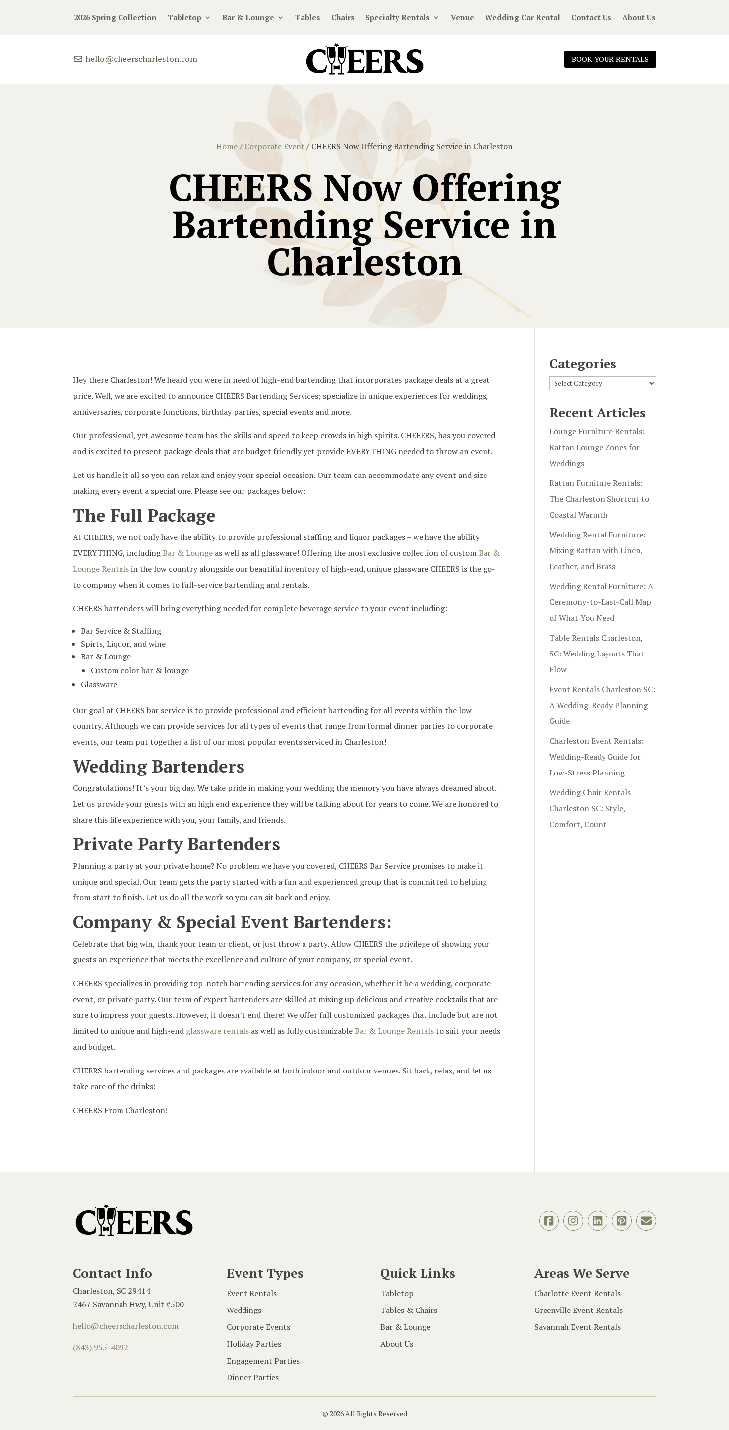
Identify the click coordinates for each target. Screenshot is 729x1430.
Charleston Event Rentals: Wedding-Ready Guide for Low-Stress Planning (596, 756)
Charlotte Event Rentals (577, 1293)
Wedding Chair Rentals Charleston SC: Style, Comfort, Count (590, 808)
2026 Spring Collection (115, 18)
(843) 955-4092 (100, 1347)
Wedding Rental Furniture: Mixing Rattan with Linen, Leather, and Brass (597, 550)
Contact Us (591, 18)
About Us (639, 18)
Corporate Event (274, 146)
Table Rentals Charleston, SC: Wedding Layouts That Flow (596, 653)
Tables (307, 18)
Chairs (343, 18)
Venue (462, 18)
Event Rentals (252, 1293)
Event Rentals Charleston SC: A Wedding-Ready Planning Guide (602, 705)
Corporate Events (258, 1326)
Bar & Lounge (248, 18)
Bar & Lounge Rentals (394, 1030)
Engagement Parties (263, 1360)
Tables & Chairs (408, 1310)
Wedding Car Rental (522, 18)
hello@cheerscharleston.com (140, 58)
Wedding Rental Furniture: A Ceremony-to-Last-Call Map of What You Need (601, 602)
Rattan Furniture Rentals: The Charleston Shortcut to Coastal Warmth (599, 498)
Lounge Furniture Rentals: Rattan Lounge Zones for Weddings (597, 447)
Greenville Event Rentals (578, 1310)
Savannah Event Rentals (577, 1326)
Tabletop (184, 18)
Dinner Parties (253, 1377)
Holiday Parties (254, 1343)
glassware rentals (217, 1030)
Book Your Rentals (610, 59)
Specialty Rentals (397, 18)
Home (227, 146)
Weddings (244, 1310)
